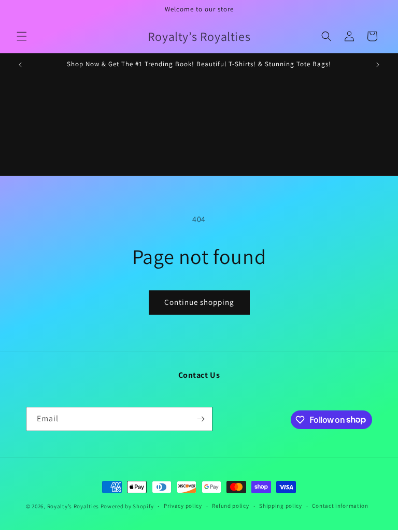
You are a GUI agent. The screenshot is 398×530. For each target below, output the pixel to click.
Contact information (340, 505)
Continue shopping (199, 302)
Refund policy (230, 505)
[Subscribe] (200, 419)
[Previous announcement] (20, 64)
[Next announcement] (377, 64)
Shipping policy (280, 505)
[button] (21, 36)
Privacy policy (183, 505)
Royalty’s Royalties (73, 506)
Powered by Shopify (127, 506)
